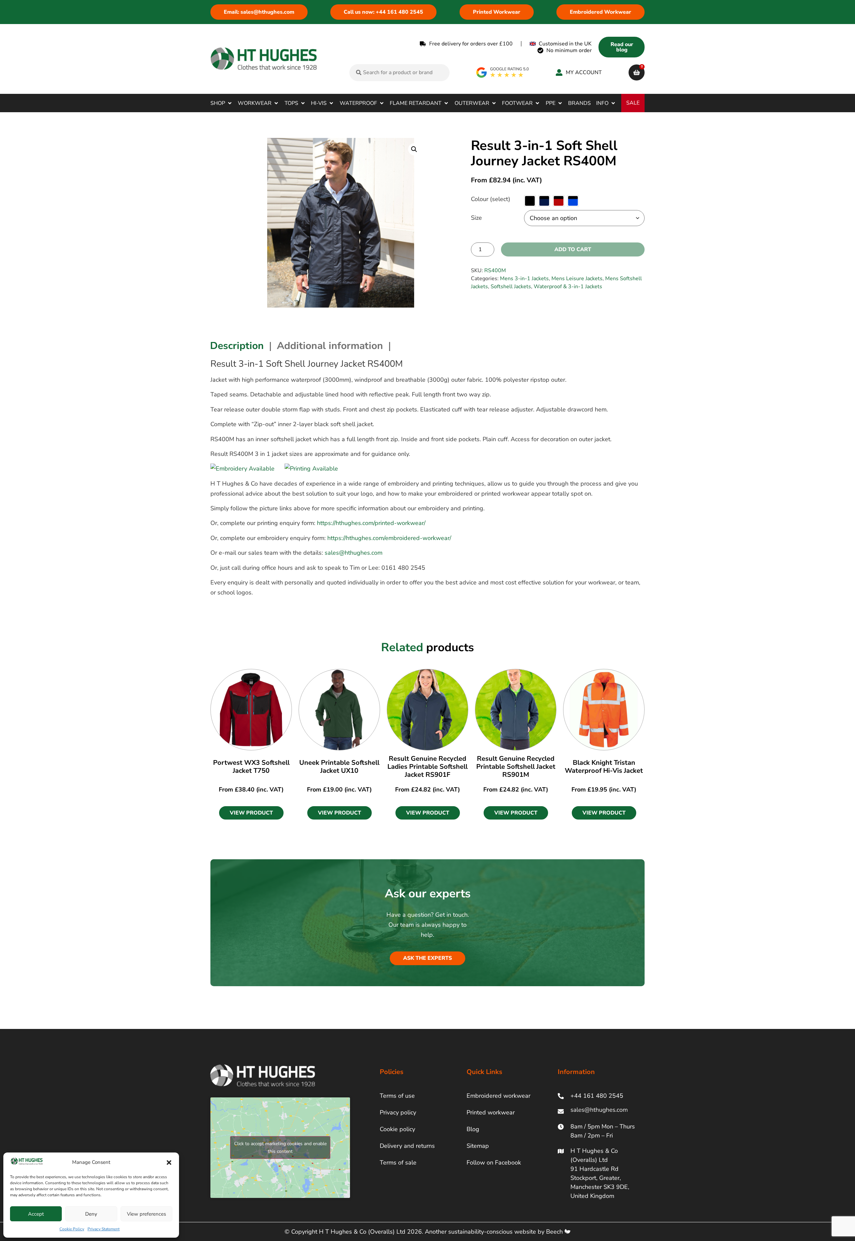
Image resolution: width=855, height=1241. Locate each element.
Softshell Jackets (511, 286)
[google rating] (502, 72)
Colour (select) (490, 199)
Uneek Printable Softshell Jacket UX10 (339, 766)
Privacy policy (398, 1112)
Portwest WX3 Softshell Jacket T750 (251, 766)
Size (476, 218)
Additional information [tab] (330, 346)
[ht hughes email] (601, 1111)
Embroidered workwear (498, 1096)
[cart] (637, 72)
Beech (555, 1232)
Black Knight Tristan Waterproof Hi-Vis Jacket (604, 766)
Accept (36, 1214)
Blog (473, 1129)
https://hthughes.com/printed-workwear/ (371, 523)
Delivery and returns (407, 1146)
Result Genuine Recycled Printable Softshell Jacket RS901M (515, 766)
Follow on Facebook (494, 1163)
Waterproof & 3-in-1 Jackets (568, 286)
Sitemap (478, 1146)
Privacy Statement (104, 1229)
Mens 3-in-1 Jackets (524, 278)
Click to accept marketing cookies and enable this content (280, 1147)
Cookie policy (397, 1129)
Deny (91, 1214)
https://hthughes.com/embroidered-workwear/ (389, 538)
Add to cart (572, 249)
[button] (169, 1162)
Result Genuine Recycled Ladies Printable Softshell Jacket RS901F (427, 766)
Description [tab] (237, 346)
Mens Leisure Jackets (577, 278)
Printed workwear (491, 1112)
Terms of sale (398, 1163)
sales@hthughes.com (353, 553)
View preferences (146, 1214)
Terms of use (397, 1096)
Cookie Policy (71, 1229)
